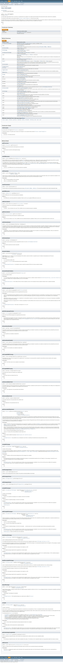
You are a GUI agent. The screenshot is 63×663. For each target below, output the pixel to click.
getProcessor (19, 67)
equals (6, 119)
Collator (31, 54)
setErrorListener (20, 102)
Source (30, 43)
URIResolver (4, 72)
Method (12, 4)
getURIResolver (20, 72)
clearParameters (20, 45)
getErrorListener (20, 64)
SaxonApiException (25, 415)
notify (23, 119)
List (23, 100)
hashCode (19, 119)
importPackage (20, 76)
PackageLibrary (5, 66)
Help (21, 1)
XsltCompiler (19, 32)
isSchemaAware (20, 85)
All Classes (22, 3)
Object (6, 15)
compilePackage (20, 50)
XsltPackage (8, 43)
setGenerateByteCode (21, 104)
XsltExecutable (5, 88)
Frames (12, 3)
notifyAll (27, 119)
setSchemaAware (20, 110)
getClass (15, 119)
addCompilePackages (21, 43)
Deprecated (16, 1)
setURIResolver (20, 112)
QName (24, 108)
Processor (24, 32)
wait (35, 119)
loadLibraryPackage (21, 91)
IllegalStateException (8, 281)
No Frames (16, 3)
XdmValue (29, 108)
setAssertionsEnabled (21, 95)
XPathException (29, 516)
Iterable (4, 43)
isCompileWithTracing (21, 81)
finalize (10, 119)
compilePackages (20, 52)
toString (31, 119)
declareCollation (20, 54)
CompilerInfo (9, 634)
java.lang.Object (4, 10)
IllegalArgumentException (9, 264)
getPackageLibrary (20, 66)
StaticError (27, 100)
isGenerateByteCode (21, 83)
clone (3, 119)
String (25, 54)
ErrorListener (5, 64)
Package (5, 1)
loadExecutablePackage (21, 88)
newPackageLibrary (20, 93)
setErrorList (19, 100)
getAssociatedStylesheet (22, 61)
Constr (9, 4)
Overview (2, 1)
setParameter (19, 108)
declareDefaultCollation (22, 58)
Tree (12, 1)
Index (19, 1)
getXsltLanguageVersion (21, 74)
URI (27, 88)
